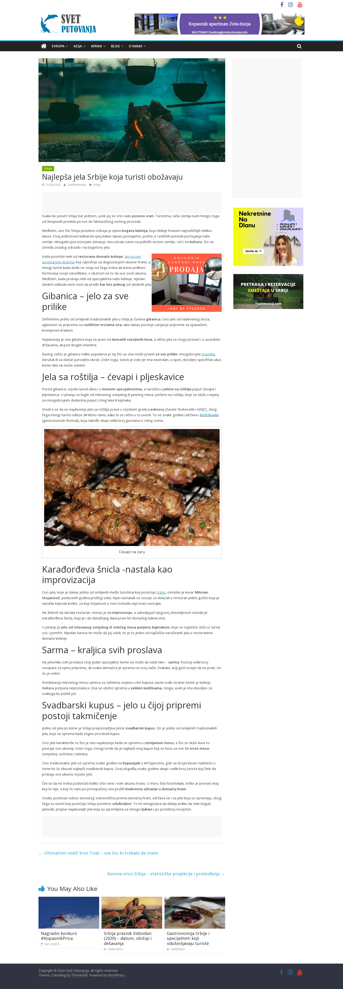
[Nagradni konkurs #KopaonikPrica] (68, 899)
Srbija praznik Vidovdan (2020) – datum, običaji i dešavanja (128, 938)
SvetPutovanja (77, 185)
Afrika (96, 46)
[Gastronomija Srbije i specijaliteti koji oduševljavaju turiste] (194, 899)
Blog (115, 46)
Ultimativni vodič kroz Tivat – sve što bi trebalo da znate (98, 853)
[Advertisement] (132, 202)
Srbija (48, 169)
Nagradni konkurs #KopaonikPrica (59, 936)
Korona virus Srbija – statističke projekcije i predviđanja (166, 873)
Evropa (58, 46)
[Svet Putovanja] (43, 46)
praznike (208, 354)
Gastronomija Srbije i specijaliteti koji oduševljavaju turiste (188, 938)
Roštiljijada (209, 414)
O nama (135, 46)
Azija (78, 46)
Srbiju (161, 592)
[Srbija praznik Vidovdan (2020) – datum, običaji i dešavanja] (132, 899)
